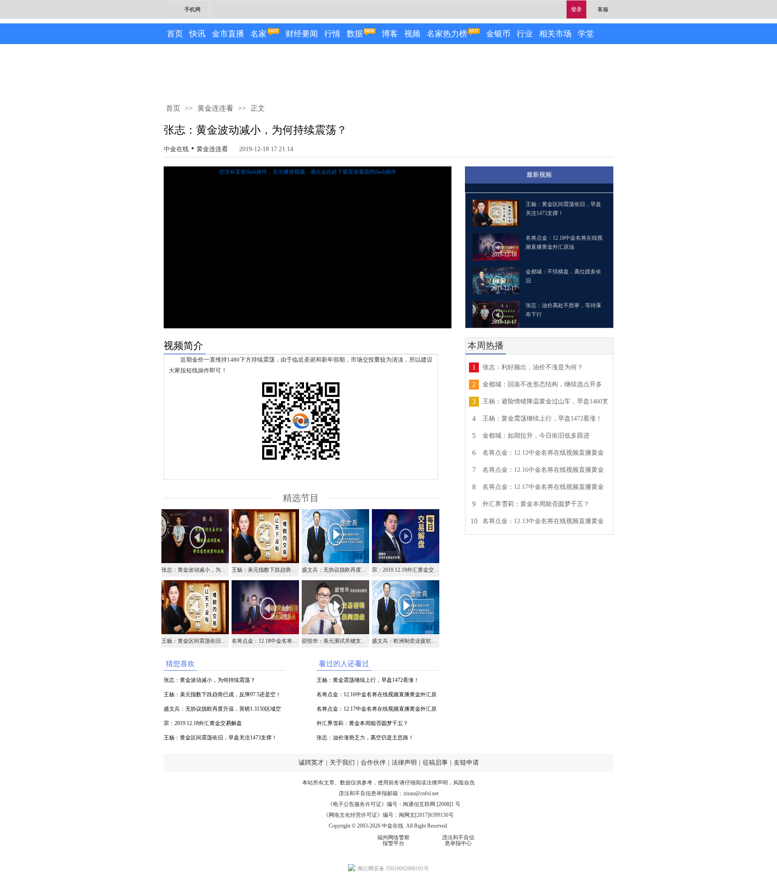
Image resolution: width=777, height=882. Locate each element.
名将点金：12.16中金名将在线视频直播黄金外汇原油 (377, 696)
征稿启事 (435, 762)
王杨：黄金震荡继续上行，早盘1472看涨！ (368, 680)
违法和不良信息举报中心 (458, 840)
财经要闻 (302, 33)
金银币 (498, 33)
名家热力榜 (447, 33)
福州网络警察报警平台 (393, 840)
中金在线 (176, 149)
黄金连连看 (215, 108)
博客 (390, 33)
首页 (175, 33)
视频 (412, 33)
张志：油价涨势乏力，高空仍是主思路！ (365, 737)
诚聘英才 (311, 762)
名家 (258, 33)
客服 (603, 9)
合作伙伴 (373, 762)
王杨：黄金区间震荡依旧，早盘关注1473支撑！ (220, 737)
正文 (257, 108)
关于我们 (342, 762)
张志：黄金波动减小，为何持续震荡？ (209, 680)
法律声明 (404, 762)
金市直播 (228, 33)
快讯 (197, 33)
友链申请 (466, 762)
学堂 (586, 33)
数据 (355, 33)
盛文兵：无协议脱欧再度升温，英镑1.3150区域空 (222, 709)
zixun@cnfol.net (420, 793)
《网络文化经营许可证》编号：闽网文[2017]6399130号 (388, 815)
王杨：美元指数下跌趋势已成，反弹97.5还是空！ (222, 694)
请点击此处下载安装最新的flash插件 (353, 172)
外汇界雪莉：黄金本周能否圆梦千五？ (362, 723)
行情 (332, 33)
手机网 (192, 9)
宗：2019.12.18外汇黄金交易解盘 (203, 723)
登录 (576, 9)
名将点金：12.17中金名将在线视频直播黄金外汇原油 (377, 711)
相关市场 (555, 33)
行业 (525, 33)
